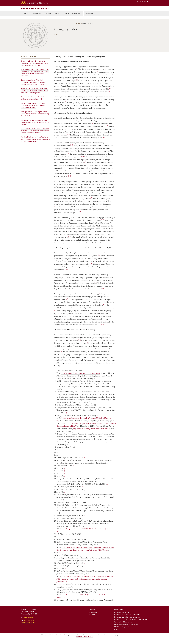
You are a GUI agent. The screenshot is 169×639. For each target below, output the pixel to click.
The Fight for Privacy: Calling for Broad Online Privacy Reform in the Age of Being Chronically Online (35, 114)
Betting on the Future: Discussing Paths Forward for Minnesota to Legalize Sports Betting (35, 122)
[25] (68, 236)
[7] (108, 107)
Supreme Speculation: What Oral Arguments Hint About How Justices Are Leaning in (34, 82)
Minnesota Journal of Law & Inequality (127, 615)
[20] (78, 192)
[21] (91, 198)
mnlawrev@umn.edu (28, 622)
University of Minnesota (58, 635)
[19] (103, 186)
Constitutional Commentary (123, 622)
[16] (85, 162)
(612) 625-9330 (29, 618)
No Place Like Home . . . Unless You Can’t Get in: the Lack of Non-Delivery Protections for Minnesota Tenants (35, 139)
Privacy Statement (125, 635)
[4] (110, 88)
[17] (66, 167)
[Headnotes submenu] (42, 13)
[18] (69, 176)
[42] (67, 359)
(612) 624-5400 (29, 620)
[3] (77, 80)
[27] (55, 261)
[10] (67, 131)
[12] (104, 137)
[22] (55, 206)
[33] (67, 299)
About (56, 14)
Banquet (66, 14)
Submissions (89, 14)
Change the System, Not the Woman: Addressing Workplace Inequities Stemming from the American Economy (35, 63)
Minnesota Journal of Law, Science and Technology (131, 619)
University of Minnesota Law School (126, 624)
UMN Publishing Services (122, 627)
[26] (99, 255)
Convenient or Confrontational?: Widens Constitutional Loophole (34, 98)
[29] (67, 269)
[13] (71, 145)
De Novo (48, 14)
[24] (102, 220)
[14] (68, 153)
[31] (103, 288)
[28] (91, 263)
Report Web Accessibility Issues (84, 637)
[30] (95, 282)
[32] (100, 293)
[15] (82, 156)
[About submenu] (60, 13)
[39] (79, 340)
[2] (97, 71)
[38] (102, 324)
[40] (88, 343)
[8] (93, 123)
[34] (105, 302)
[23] (80, 212)
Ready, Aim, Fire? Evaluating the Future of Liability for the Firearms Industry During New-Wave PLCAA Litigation (34, 90)
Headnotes (37, 14)
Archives (25, 14)
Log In (116, 629)
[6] (65, 102)
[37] (61, 318)
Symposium (76, 14)
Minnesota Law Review (35, 8)
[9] (107, 126)
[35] (104, 304)
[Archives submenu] (30, 13)
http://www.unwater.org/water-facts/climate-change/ (92, 428)
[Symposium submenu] (82, 13)
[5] (109, 91)
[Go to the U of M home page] (34, 2)
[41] (61, 351)
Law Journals (118, 610)
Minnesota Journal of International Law (127, 617)
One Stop (140, 1)
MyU (145, 1)
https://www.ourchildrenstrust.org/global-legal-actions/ (80, 373)
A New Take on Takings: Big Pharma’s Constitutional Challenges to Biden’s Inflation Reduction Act (33, 105)
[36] (55, 310)
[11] (68, 134)
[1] (77, 69)
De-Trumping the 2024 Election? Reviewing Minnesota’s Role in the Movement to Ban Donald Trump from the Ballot (35, 131)
